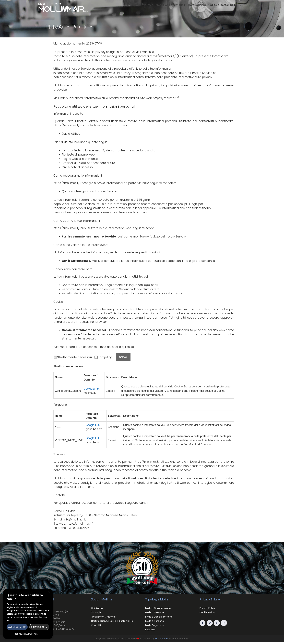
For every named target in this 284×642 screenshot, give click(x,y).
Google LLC (93, 425)
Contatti (96, 625)
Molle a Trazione (154, 612)
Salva (123, 357)
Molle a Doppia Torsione (159, 616)
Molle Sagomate (154, 625)
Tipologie (96, 612)
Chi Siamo (97, 608)
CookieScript (91, 388)
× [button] (49, 592)
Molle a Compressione (158, 608)
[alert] (28, 614)
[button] (148, 4)
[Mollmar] (63, 7)
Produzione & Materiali (104, 616)
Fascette (150, 629)
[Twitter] (210, 623)
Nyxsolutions (161, 638)
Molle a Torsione (154, 621)
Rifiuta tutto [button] (39, 626)
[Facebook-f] (202, 623)
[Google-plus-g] (217, 623)
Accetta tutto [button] (17, 626)
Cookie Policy (207, 612)
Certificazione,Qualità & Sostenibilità (112, 621)
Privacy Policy (207, 608)
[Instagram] (224, 623)
